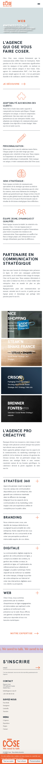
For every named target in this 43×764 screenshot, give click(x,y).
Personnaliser (35, 761)
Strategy (11, 331)
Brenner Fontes (16, 406)
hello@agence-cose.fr (9, 691)
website (11, 415)
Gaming (10, 323)
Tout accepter (8, 761)
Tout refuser (21, 761)
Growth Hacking (20, 323)
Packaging (31, 351)
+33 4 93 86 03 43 (8, 694)
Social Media (12, 328)
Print (28, 323)
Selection (11, 325)
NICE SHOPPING (17, 316)
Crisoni (15, 377)
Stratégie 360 (23, 328)
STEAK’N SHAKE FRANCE (21, 344)
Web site (29, 387)
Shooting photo (21, 325)
